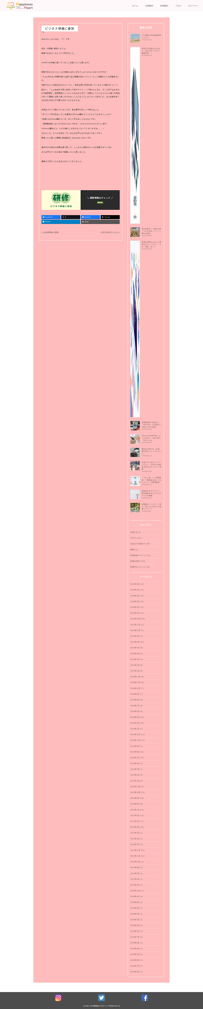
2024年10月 (135, 688)
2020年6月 (134, 914)
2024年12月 (135, 677)
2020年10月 (135, 891)
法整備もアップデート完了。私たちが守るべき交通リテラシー (151, 506)
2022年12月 (135, 787)
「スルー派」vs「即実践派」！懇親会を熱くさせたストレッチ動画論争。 (151, 480)
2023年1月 (134, 781)
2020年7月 (134, 908)
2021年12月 (135, 850)
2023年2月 (134, 775)
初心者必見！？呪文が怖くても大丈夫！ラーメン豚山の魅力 (151, 231)
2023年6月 (134, 763)
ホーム (135, 6)
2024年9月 (134, 694)
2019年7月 (134, 937)
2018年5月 (134, 972)
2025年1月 (134, 671)
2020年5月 (134, 920)
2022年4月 (134, 827)
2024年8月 (134, 700)
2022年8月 (134, 804)
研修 (132, 550)
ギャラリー (193, 6)
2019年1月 (134, 954)
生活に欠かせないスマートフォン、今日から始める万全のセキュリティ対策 (151, 465)
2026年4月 (134, 596)
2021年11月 (135, 856)
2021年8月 (134, 867)
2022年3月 (134, 833)
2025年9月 (134, 636)
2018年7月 (134, 966)
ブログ (178, 6)
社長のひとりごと (138, 567)
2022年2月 (134, 839)
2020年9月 (134, 896)
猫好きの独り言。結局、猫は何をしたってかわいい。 (151, 451)
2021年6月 (134, 873)
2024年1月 (134, 729)
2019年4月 (134, 948)
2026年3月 (134, 601)
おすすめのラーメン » (110, 232)
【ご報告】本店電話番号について (151, 36)
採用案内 (164, 6)
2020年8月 (134, 902)
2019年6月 (134, 943)
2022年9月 (134, 798)
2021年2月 (134, 885)
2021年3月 (134, 879)
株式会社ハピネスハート (101, 1006)
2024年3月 (134, 717)
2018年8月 (134, 960)
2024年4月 (134, 711)
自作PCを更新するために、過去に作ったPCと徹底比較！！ (151, 51)
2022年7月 (134, 810)
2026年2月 (134, 607)
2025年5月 (134, 648)
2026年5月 (134, 590)
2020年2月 (134, 931)
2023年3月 (134, 769)
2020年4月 (134, 925)
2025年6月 (134, 642)
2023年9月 (134, 746)
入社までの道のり (138, 544)
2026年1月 (134, 613)
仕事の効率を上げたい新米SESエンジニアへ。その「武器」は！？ (151, 244)
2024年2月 (134, 723)
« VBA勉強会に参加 (50, 232)
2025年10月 (135, 630)
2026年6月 (134, 584)
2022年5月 (134, 821)
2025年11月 (135, 625)
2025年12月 (135, 619)
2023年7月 (134, 758)
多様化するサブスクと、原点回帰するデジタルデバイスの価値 (151, 493)
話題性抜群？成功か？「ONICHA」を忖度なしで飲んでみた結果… (151, 425)
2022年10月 (135, 792)
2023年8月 (134, 752)
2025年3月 (134, 659)
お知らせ (134, 532)
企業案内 (149, 6)
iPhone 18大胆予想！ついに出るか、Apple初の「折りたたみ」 (151, 438)
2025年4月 (134, 654)
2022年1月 (134, 844)
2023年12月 (135, 734)
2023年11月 (135, 740)
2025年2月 (134, 665)
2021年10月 (135, 862)
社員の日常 (135, 561)
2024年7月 (134, 705)
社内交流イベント (138, 555)
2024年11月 (135, 682)
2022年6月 (134, 815)
